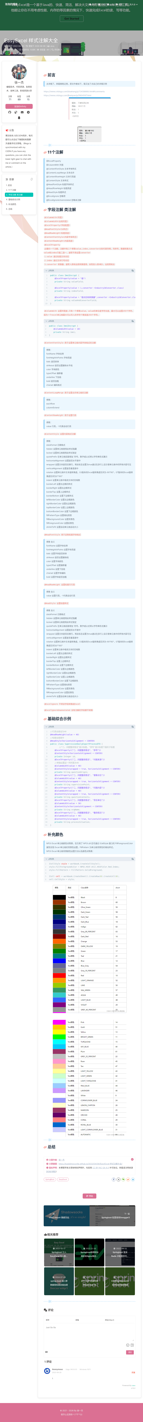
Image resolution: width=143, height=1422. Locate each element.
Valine (133, 1385)
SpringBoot (50, 1179)
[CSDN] (16, 112)
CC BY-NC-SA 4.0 (100, 1167)
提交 (130, 1352)
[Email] (22, 112)
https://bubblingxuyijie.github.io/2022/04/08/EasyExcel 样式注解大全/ (90, 1164)
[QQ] (19, 117)
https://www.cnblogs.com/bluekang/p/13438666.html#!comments (74, 91)
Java (52, 46)
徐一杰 (62, 1160)
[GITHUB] (10, 112)
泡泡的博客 (51, 1171)
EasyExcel (63, 1179)
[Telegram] (28, 112)
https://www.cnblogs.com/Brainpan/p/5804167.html (67, 95)
